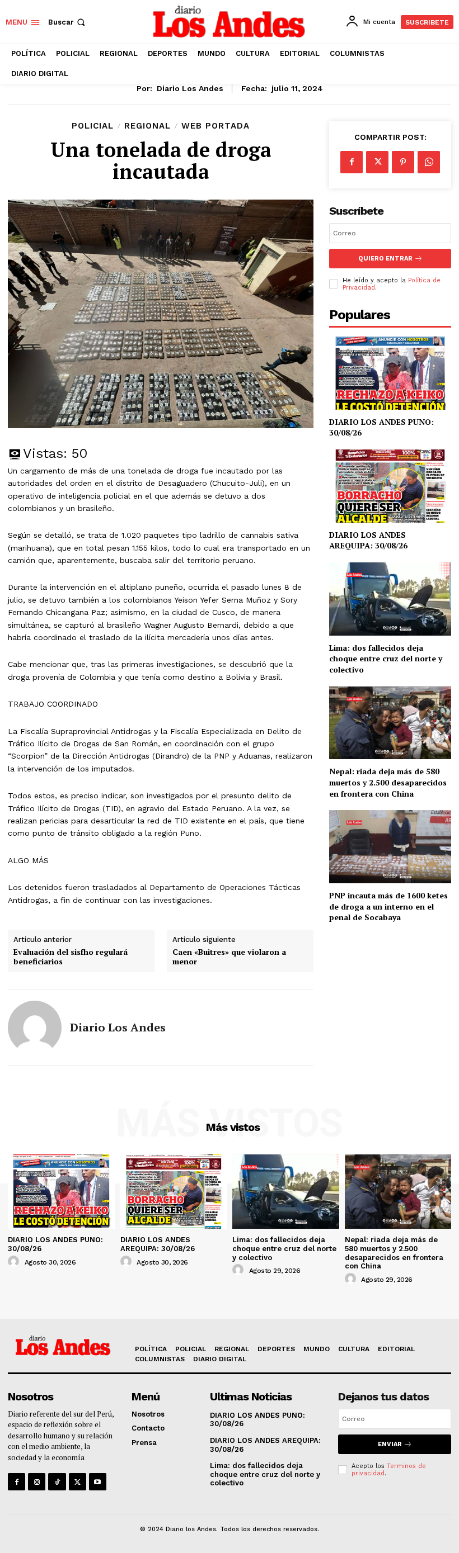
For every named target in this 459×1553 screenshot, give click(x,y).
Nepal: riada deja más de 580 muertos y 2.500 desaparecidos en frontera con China (388, 782)
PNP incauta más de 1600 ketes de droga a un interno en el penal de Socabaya (388, 906)
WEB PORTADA (215, 126)
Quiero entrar (385, 258)
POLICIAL (93, 126)
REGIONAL (147, 126)
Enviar (390, 1444)
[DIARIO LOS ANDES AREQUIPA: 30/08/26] (390, 486)
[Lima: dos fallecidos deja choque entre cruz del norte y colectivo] (390, 599)
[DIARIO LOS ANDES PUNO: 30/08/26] (390, 373)
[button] (67, 22)
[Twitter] (377, 162)
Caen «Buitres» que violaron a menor (229, 957)
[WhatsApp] (429, 162)
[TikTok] (56, 1481)
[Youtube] (97, 1481)
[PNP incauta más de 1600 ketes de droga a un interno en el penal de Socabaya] (390, 846)
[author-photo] (15, 1262)
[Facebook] (351, 162)
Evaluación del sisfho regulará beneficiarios (70, 957)
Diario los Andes (190, 88)
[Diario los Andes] (35, 1027)
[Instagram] (36, 1481)
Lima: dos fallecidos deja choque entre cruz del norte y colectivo (385, 658)
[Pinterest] (403, 162)
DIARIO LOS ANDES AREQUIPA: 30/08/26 (368, 540)
